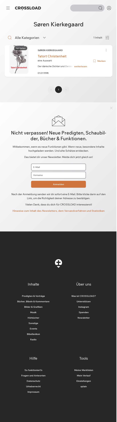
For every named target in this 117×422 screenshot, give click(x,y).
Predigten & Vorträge (33, 296)
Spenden (84, 312)
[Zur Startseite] (28, 8)
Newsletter (83, 317)
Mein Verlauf (83, 375)
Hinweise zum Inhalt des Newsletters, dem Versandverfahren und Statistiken (58, 210)
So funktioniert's (33, 370)
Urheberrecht (33, 386)
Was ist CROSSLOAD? (83, 296)
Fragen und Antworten (33, 375)
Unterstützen (84, 301)
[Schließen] (111, 108)
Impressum (33, 391)
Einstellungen (83, 381)
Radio (33, 339)
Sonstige (33, 323)
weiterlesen (80, 66)
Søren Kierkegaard (50, 50)
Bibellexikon (33, 334)
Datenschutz (33, 381)
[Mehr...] (8, 8)
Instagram (83, 306)
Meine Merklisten (83, 370)
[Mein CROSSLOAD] (109, 8)
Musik (33, 312)
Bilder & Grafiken (33, 306)
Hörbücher (33, 317)
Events (33, 328)
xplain (83, 386)
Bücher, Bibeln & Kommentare (33, 301)
